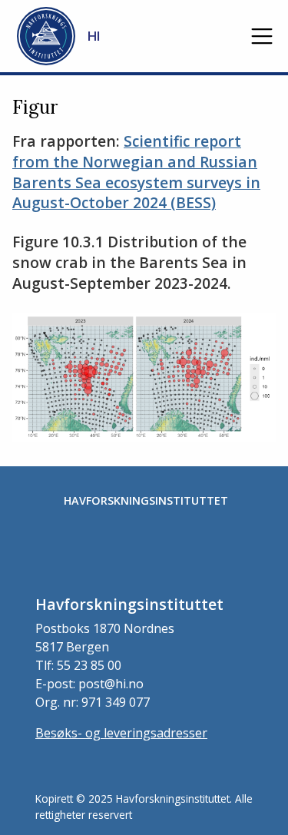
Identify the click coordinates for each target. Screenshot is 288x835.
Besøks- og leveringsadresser (121, 732)
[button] (262, 36)
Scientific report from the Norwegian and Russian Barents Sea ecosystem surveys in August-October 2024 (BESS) (136, 172)
